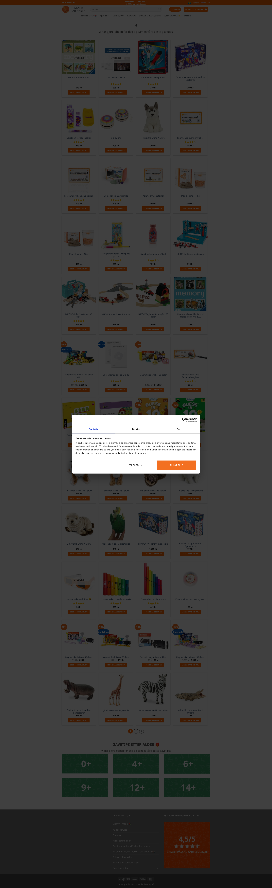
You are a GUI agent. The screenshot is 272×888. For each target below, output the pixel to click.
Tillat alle (176, 465)
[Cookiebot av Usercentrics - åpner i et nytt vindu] (184, 420)
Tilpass (134, 465)
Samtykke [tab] (93, 429)
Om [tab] (178, 429)
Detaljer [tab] (136, 429)
